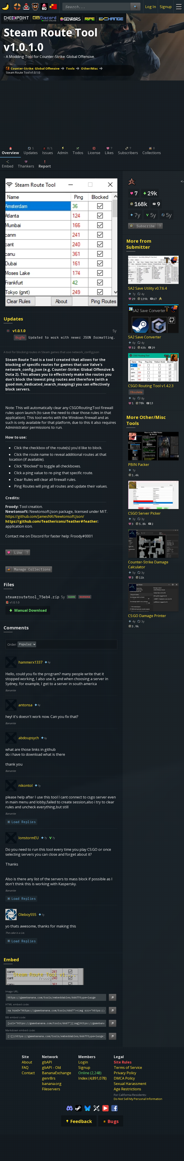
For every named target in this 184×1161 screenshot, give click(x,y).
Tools (70, 68)
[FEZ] (53, 6)
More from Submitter (138, 244)
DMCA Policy (124, 1078)
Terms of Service (128, 1067)
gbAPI (47, 1062)
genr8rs (48, 1078)
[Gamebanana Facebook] (114, 1108)
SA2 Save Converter (144, 337)
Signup (166, 6)
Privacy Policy (125, 1072)
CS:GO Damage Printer (147, 615)
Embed (11, 960)
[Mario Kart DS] (26, 6)
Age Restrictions (127, 1089)
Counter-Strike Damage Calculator (148, 564)
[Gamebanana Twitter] (96, 1108)
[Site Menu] (178, 6)
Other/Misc (89, 68)
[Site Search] (135, 7)
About (27, 1062)
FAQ (25, 1067)
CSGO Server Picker (144, 513)
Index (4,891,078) (92, 1078)
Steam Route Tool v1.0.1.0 (23, 72)
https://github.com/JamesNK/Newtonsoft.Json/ (44, 516)
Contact (28, 1072)
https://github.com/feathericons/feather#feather (51, 521)
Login (83, 1062)
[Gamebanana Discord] (69, 1108)
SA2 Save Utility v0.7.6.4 (147, 288)
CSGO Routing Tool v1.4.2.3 (150, 385)
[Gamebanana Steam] (78, 1108)
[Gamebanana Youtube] (105, 1108)
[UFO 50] (44, 6)
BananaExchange (56, 1072)
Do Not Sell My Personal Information (138, 1099)
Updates (13, 319)
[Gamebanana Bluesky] (87, 1108)
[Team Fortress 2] (17, 6)
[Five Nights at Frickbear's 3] (35, 6)
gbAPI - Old (51, 1067)
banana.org (51, 1083)
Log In (150, 6)
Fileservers (51, 1089)
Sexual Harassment (130, 1083)
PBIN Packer (138, 464)
